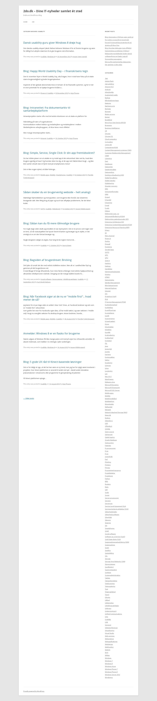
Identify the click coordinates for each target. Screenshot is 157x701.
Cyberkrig (108, 158)
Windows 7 (109, 661)
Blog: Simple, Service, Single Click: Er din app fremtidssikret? (59, 152)
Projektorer (109, 476)
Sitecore (108, 520)
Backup (107, 98)
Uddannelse (109, 603)
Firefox (107, 241)
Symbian (108, 572)
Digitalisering (109, 183)
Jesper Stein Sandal (80, 57)
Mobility (52, 175)
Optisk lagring (109, 437)
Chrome (107, 134)
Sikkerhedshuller (111, 512)
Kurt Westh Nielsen (43, 282)
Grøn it (107, 261)
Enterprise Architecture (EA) (114, 222)
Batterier (108, 103)
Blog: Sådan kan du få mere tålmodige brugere (51, 223)
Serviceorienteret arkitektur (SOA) (116, 509)
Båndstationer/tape (112, 100)
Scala (107, 492)
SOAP (107, 531)
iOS (106, 294)
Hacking (107, 263)
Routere (108, 484)
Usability (44, 57)
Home (25, 22)
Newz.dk (108, 415)
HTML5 (107, 277)
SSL (106, 556)
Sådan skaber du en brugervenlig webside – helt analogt (57, 192)
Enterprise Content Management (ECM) (118, 225)
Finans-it (44, 93)
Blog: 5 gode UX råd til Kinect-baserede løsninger (52, 361)
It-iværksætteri (110, 321)
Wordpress (109, 677)
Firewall (107, 244)
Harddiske (108, 269)
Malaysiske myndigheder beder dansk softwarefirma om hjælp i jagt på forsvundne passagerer (118, 56)
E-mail (107, 205)
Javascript (108, 349)
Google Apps (109, 250)
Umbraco (108, 608)
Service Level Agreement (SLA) (115, 506)
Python (107, 479)
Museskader (109, 404)
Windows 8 (51, 57)
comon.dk (108, 145)
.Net (106, 78)
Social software (46, 279)
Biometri (108, 112)
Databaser (108, 164)
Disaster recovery (111, 186)
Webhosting (109, 647)
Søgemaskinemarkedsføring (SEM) (117, 542)
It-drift (107, 316)
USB (106, 622)
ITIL (106, 343)
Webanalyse (109, 639)
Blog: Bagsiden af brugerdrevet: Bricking (47, 260)
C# (106, 131)
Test (106, 589)
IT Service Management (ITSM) (115, 302)
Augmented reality (111, 95)
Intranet (43, 138)
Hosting (107, 274)
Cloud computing (111, 139)
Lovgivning (108, 371)
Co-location (109, 142)
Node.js (107, 418)
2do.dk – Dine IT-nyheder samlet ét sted (52, 11)
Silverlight (108, 517)
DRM (106, 194)
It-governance (110, 319)
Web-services (109, 636)
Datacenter (109, 167)
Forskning (108, 247)
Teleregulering (110, 586)
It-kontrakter (109, 327)
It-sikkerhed (109, 338)
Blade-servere (110, 114)
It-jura (107, 324)
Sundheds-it (109, 567)
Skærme (108, 523)
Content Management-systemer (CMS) (118, 150)
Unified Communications (113, 614)
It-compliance (109, 313)
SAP (106, 490)
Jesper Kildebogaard (83, 209)
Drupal (107, 197)
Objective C (109, 421)
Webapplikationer (111, 642)
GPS (106, 255)
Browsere (108, 125)
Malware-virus (110, 382)
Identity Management (112, 283)
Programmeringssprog (113, 470)
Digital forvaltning (111, 178)
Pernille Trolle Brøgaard (86, 319)
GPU (106, 258)
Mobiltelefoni (109, 401)
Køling (107, 360)
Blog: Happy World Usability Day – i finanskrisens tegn (55, 71)
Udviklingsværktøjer (70, 279)
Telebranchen (110, 584)
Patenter (108, 446)
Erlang (107, 230)
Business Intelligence (112, 128)
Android (107, 89)
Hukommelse (109, 280)
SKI (106, 526)
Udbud (107, 600)
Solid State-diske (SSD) (113, 539)
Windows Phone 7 (111, 669)
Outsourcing (109, 443)
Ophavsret (108, 434)
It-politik (107, 332)
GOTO (43, 209)
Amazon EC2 (109, 87)
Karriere (108, 354)
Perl (106, 459)
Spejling (107, 550)
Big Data (108, 109)
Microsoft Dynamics (112, 385)
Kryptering (108, 363)
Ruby (106, 487)
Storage (107, 559)
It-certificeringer (110, 310)
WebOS (107, 650)
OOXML (107, 429)
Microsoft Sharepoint (112, 388)
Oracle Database (111, 440)
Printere (108, 465)
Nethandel (108, 407)
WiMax (107, 655)
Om (33, 22)
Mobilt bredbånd (111, 399)
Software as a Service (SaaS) (115, 537)
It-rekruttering (109, 335)
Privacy (107, 468)
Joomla (107, 352)
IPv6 (106, 299)
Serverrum (108, 503)
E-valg (107, 208)
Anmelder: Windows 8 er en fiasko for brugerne (51, 333)
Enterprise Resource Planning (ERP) (117, 227)
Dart (106, 161)
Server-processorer (112, 498)
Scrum (107, 495)
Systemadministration (112, 575)
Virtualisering (109, 630)
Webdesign (56, 209)
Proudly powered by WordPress (33, 691)
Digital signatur (110, 181)
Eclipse (107, 211)
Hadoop (108, 266)
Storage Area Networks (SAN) (115, 561)
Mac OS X (108, 377)
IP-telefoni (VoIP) (110, 296)
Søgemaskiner (110, 545)
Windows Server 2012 (112, 675)
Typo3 (107, 595)
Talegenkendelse (111, 581)
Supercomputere (111, 570)
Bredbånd (108, 120)
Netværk (108, 410)
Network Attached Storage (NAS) (116, 412)
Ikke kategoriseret (111, 285)
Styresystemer (57, 279)
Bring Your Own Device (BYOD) (115, 123)
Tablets (107, 578)
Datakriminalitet (110, 169)
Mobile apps (45, 175)
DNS (106, 189)
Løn (106, 374)
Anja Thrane (75, 93)
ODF (106, 423)
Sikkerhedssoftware (112, 515)
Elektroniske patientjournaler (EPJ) (116, 219)
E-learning (108, 203)
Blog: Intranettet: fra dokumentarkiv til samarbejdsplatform (46, 109)
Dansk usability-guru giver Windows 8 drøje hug (52, 42)
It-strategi (108, 341)
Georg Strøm (66, 245)
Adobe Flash (109, 81)
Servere (108, 501)
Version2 (108, 625)
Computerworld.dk (111, 147)
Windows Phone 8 (111, 672)
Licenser (108, 365)
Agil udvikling (109, 84)
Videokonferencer (111, 628)
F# (106, 233)
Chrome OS (109, 136)
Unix (106, 617)
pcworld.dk (109, 457)
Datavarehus (109, 172)
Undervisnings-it (110, 611)
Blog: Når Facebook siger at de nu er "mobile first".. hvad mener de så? (57, 298)
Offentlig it (108, 426)
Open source (109, 432)
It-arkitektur (109, 308)
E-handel (108, 200)
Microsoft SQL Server (112, 390)
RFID (106, 481)
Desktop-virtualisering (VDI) (114, 175)
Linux (107, 368)
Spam (107, 548)
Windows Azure (110, 666)
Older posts (28, 398)
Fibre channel (109, 236)
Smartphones (61, 175)
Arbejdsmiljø (109, 92)
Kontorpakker (110, 357)
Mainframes (109, 379)
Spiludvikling (109, 553)
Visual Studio (109, 633)
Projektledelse (110, 473)
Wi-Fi (106, 653)
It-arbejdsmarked (111, 305)
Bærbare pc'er (110, 106)
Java (106, 346)
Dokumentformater (111, 192)
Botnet (107, 117)
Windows (108, 658)
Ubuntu (107, 597)
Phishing (108, 462)
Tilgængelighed (110, 592)
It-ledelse (108, 330)
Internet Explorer (111, 288)
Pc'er (106, 451)
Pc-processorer (110, 448)
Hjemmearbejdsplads (112, 272)
